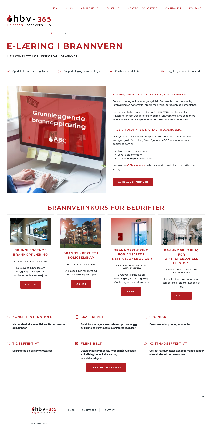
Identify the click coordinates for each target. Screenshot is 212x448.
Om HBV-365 (173, 8)
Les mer (30, 284)
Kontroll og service (142, 8)
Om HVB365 (89, 410)
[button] (52, 33)
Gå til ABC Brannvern (132, 182)
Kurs (71, 410)
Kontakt (195, 8)
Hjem (54, 8)
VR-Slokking (90, 8)
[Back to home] (29, 20)
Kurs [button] (69, 8)
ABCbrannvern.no (136, 165)
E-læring (113, 8)
